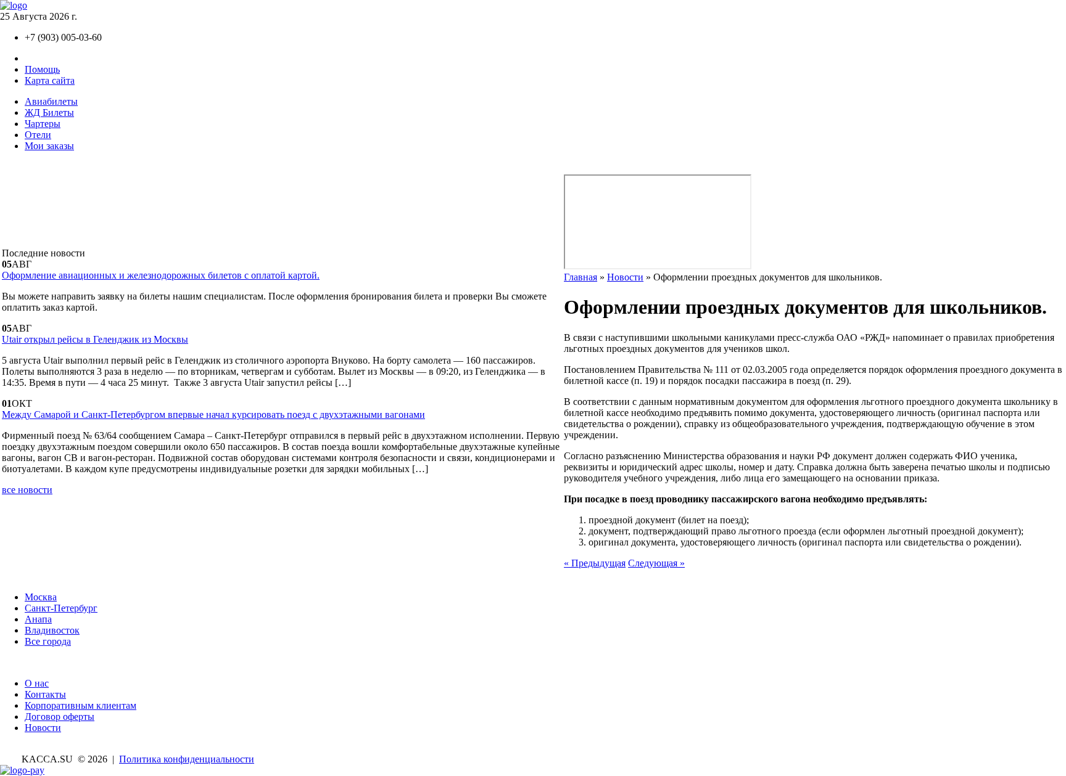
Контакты (45, 58)
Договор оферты (59, 716)
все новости (27, 489)
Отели (38, 134)
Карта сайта (50, 80)
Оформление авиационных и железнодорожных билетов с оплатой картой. (161, 275)
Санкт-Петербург (61, 608)
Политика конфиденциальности (186, 759)
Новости (625, 277)
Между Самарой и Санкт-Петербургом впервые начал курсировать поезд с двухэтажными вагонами (213, 414)
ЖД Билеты (49, 112)
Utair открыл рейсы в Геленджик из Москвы (95, 339)
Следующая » (656, 563)
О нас (37, 683)
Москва (41, 597)
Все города (48, 641)
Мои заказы (49, 146)
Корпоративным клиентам (80, 705)
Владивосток (52, 630)
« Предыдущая (595, 563)
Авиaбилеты (51, 101)
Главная (580, 277)
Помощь (42, 69)
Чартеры (42, 123)
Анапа (38, 619)
